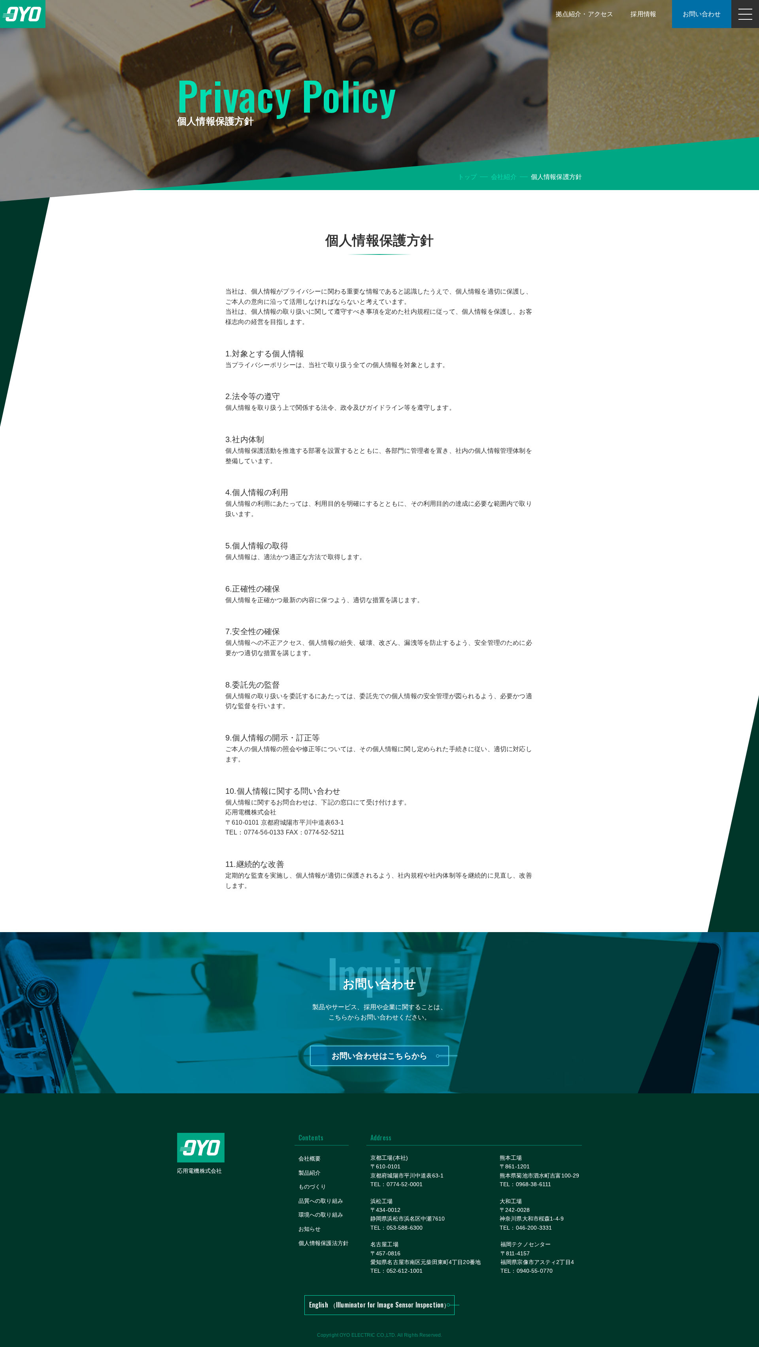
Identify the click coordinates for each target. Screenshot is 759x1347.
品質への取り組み (320, 1201)
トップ (467, 176)
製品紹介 (309, 1173)
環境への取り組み (320, 1214)
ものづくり (312, 1186)
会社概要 (309, 1158)
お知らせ (309, 1229)
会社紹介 (504, 176)
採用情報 (643, 14)
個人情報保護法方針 (323, 1243)
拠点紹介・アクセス (584, 14)
